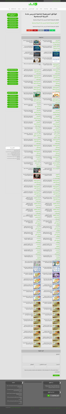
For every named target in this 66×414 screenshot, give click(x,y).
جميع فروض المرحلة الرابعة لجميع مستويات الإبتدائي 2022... (28, 82)
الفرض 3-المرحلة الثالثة (12, 20)
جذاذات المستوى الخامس (12, 81)
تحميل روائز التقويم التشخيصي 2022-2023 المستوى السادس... (29, 198)
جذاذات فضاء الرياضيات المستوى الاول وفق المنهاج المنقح (47, 286)
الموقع (32, 364)
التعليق (58, 354)
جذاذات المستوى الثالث (12, 77)
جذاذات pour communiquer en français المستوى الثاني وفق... (28, 315)
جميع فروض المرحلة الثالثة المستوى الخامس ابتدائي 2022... (47, 117)
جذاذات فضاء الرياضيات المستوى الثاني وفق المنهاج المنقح (47, 332)
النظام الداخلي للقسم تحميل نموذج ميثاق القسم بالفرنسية (28, 41)
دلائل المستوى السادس (12, 106)
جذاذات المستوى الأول (13, 72)
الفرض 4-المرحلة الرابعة (12, 18)
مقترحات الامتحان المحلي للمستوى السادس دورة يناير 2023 (28, 158)
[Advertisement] (12, 49)
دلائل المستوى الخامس (12, 104)
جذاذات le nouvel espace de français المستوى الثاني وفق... (47, 309)
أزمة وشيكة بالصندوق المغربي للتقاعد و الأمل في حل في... (47, 169)
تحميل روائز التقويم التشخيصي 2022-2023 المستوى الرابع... (29, 204)
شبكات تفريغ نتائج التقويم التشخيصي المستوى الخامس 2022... (47, 227)
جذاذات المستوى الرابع (13, 79)
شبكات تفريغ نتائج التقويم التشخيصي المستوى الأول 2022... (47, 239)
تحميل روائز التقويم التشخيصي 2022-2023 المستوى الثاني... (29, 210)
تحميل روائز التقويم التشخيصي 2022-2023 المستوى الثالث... (48, 210)
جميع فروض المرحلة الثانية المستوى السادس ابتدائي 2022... (47, 158)
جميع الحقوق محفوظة (18, 407)
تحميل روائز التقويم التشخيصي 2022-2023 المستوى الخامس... (48, 204)
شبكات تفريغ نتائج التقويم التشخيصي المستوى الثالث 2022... (47, 233)
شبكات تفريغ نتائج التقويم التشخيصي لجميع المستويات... (47, 222)
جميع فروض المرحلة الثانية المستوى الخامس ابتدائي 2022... (28, 152)
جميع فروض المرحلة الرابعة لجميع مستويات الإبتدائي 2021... (47, 41)
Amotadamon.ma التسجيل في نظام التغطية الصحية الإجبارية (28, 163)
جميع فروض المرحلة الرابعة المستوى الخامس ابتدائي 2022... (47, 99)
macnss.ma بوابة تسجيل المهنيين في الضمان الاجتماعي (48, 163)
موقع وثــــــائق (12, 407)
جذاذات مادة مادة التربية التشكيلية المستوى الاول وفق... (47, 291)
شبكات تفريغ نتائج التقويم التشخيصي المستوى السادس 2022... (28, 222)
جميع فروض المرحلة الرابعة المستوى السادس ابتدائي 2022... (28, 99)
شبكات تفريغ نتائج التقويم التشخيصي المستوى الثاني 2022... (28, 233)
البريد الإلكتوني (42, 364)
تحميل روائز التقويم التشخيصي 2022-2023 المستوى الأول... (48, 216)
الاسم (58, 364)
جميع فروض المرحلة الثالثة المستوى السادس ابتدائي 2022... (28, 111)
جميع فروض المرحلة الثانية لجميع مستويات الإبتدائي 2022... (47, 140)
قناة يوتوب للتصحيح (13, 27)
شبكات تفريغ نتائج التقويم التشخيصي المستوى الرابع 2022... (28, 227)
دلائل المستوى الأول (13, 95)
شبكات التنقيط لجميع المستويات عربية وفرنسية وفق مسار (28, 53)
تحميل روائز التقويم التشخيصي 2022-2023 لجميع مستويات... (28, 216)
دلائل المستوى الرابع (13, 102)
